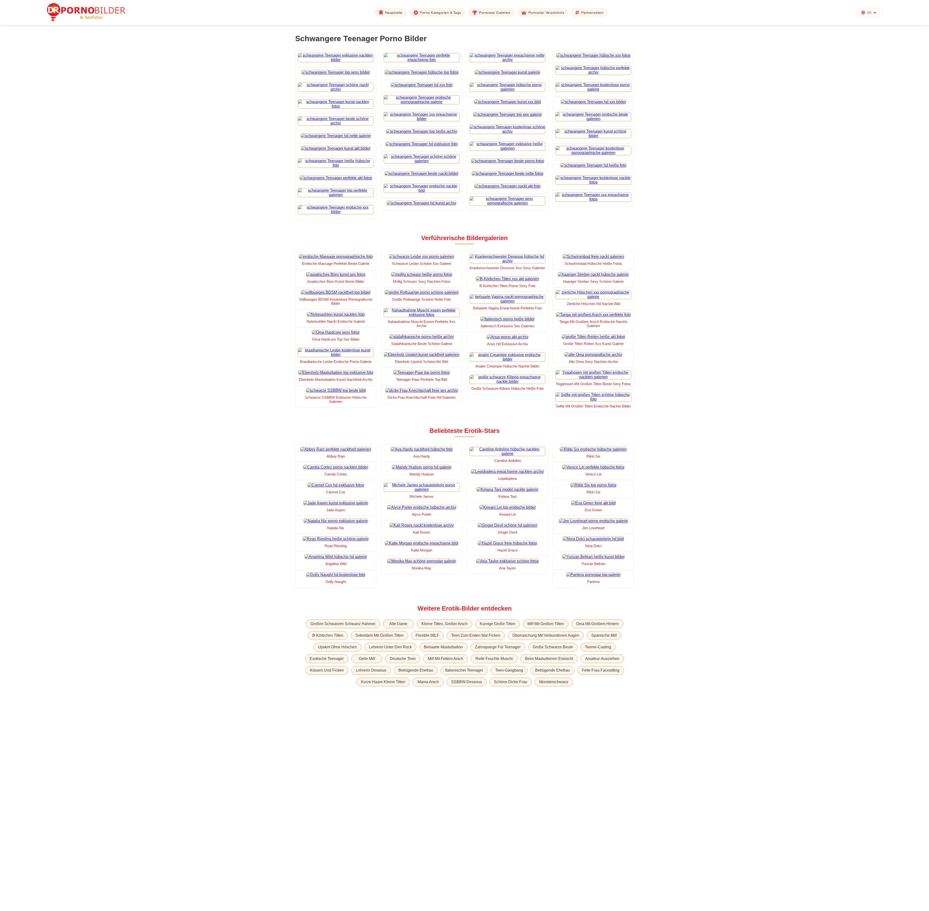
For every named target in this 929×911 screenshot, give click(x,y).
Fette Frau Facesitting (600, 670)
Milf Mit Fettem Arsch (445, 659)
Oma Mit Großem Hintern (597, 624)
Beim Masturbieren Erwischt (549, 659)
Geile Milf (367, 659)
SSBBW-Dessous (466, 682)
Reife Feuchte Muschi (494, 659)
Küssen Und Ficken (327, 670)
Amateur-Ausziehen (602, 659)
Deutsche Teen (403, 659)
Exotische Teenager (327, 659)
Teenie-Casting (598, 647)
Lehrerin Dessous (371, 670)
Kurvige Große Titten (497, 624)
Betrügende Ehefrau (415, 670)
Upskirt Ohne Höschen (337, 647)
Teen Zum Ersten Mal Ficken (475, 635)
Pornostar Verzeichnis (546, 13)
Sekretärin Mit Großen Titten (379, 635)
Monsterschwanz (553, 682)
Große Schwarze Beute (553, 647)
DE (869, 13)
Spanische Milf (604, 635)
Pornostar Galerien (494, 13)
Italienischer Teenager (464, 670)
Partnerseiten (592, 13)
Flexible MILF (427, 635)
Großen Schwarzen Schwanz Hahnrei (342, 624)
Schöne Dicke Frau (510, 682)
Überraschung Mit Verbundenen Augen (545, 635)
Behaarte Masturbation (443, 647)
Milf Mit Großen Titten (545, 624)
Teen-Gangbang (509, 670)
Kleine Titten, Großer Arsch (444, 624)
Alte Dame (398, 624)
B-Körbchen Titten (327, 635)
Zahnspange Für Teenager (498, 647)
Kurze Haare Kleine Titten (383, 682)
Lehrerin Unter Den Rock (390, 647)
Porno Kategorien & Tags (440, 13)
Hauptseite (394, 13)
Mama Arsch (428, 682)
